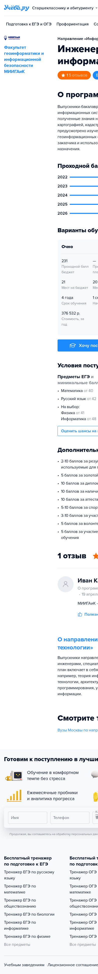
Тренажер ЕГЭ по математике (20, 889)
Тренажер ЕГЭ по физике (27, 936)
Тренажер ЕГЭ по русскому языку (29, 875)
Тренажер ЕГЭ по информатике (20, 925)
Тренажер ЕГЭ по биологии (29, 914)
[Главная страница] (16, 8)
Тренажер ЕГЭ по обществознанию (20, 903)
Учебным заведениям (24, 964)
